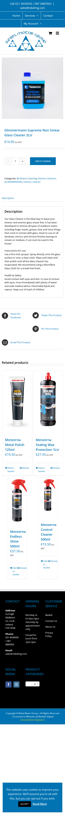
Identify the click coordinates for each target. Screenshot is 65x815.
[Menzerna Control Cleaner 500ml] (48, 498)
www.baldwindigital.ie (32, 719)
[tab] (32, 198)
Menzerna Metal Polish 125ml (14, 445)
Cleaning (32, 178)
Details (25, 467)
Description (8, 198)
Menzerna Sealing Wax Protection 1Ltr (47, 445)
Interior (27, 181)
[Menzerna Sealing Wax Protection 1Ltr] (48, 402)
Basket (49, 615)
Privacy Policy (49, 634)
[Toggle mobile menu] (58, 33)
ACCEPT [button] (24, 804)
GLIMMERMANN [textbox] (33, 684)
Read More (40, 804)
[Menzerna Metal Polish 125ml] (17, 402)
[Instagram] (16, 684)
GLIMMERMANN (13, 181)
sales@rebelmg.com (32, 8)
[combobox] (32, 683)
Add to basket (43, 161)
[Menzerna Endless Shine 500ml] (17, 502)
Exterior (42, 178)
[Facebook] (8, 684)
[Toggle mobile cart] (50, 33)
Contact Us (51, 621)
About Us (50, 626)
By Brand (22, 178)
